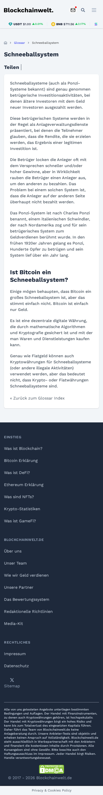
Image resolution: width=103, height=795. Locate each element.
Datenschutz (16, 665)
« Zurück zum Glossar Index (37, 398)
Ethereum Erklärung (24, 484)
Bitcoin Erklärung (21, 460)
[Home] (5, 42)
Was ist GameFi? (20, 521)
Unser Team (15, 563)
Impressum (15, 653)
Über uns (13, 551)
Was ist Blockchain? (23, 448)
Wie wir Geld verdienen (26, 575)
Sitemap (12, 686)
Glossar (19, 43)
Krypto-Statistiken (22, 508)
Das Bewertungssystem (26, 599)
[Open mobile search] (83, 10)
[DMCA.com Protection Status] (51, 769)
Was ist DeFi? (17, 472)
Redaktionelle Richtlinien (28, 611)
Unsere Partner (19, 587)
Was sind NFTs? (19, 496)
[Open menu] (94, 10)
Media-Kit (13, 623)
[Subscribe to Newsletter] (73, 10)
